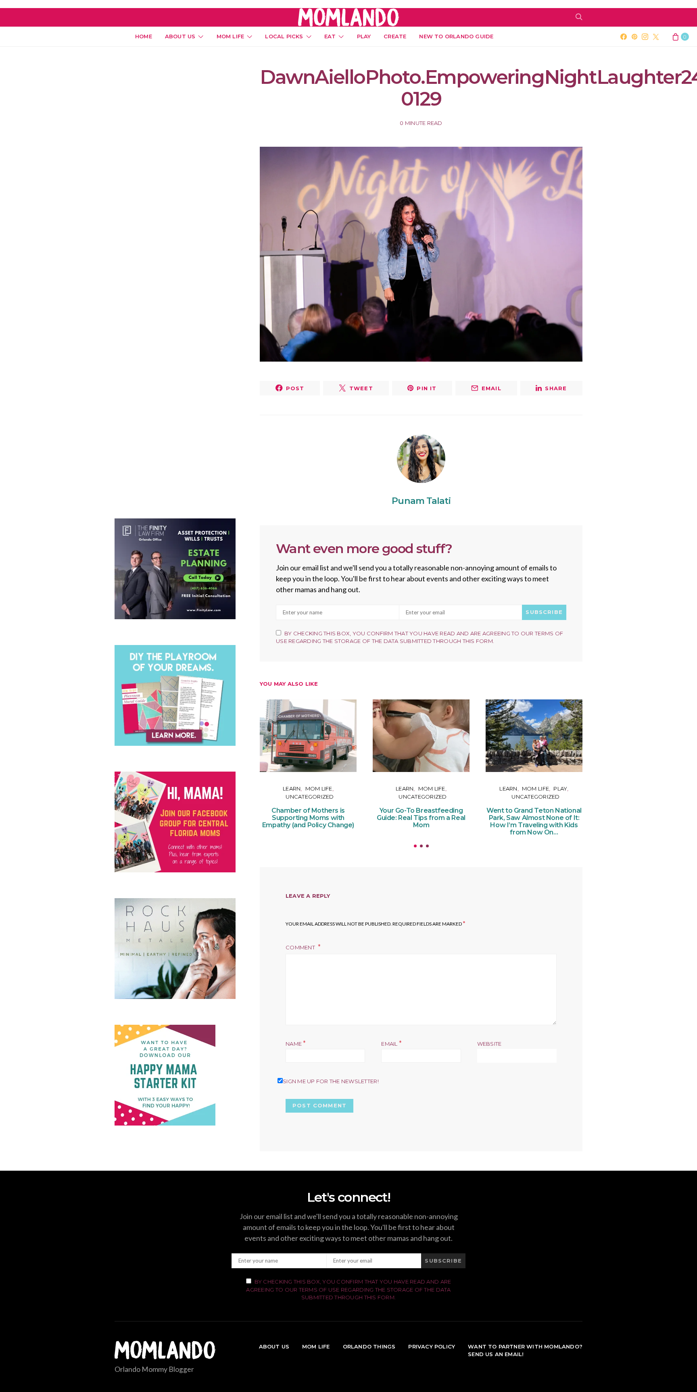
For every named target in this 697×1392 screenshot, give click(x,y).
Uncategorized (310, 796)
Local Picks (284, 36)
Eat (330, 36)
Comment (301, 947)
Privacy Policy (431, 1346)
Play (364, 36)
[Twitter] (656, 36)
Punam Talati (421, 500)
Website (489, 1043)
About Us (180, 36)
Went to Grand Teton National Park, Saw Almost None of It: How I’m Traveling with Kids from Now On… (534, 821)
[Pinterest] (634, 36)
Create (395, 36)
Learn (292, 788)
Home (143, 36)
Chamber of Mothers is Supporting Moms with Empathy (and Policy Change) (308, 818)
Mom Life (230, 36)
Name (296, 1043)
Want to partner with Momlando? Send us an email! (525, 1350)
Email (391, 1043)
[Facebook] (623, 36)
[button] (415, 846)
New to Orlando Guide (456, 36)
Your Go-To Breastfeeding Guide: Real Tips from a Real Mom (421, 818)
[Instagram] (645, 36)
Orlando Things (369, 1346)
